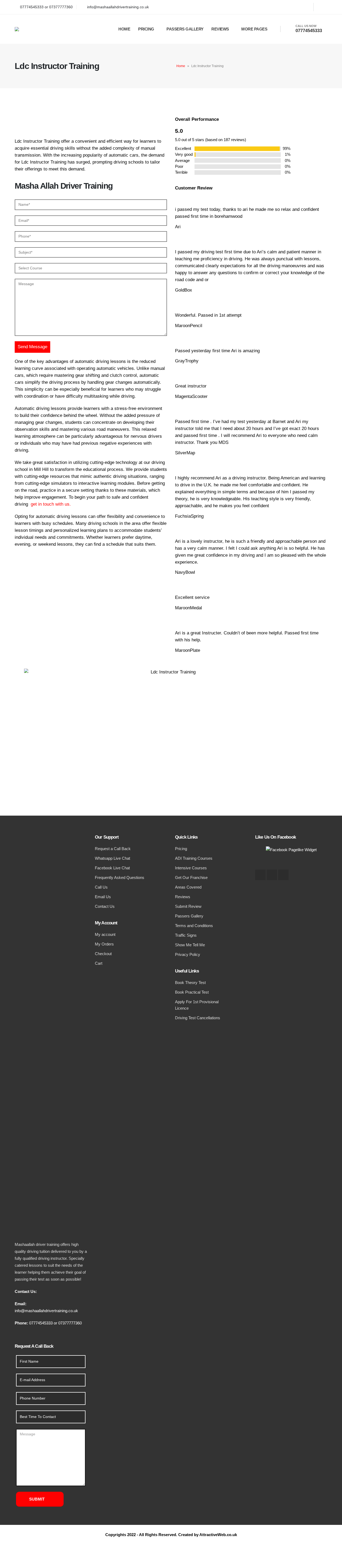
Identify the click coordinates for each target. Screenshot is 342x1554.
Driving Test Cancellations (197, 1018)
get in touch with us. (50, 504)
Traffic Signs (186, 935)
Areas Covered (188, 887)
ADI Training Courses (193, 858)
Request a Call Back (113, 848)
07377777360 (70, 1323)
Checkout (103, 953)
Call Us (101, 887)
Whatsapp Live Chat (112, 858)
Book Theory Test (190, 982)
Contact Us (105, 906)
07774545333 (41, 1323)
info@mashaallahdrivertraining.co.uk (46, 1310)
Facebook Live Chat (112, 868)
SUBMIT (37, 1499)
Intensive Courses (191, 868)
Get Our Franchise (191, 877)
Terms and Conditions (194, 925)
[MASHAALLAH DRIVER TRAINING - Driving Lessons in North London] (52, 29)
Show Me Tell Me (190, 945)
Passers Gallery (185, 29)
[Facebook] (305, 7)
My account (105, 934)
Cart (98, 963)
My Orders (104, 944)
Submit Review (188, 906)
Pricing (146, 29)
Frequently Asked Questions (119, 877)
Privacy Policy (187, 954)
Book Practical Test (192, 992)
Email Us (103, 896)
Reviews (220, 29)
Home (124, 29)
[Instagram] (322, 7)
